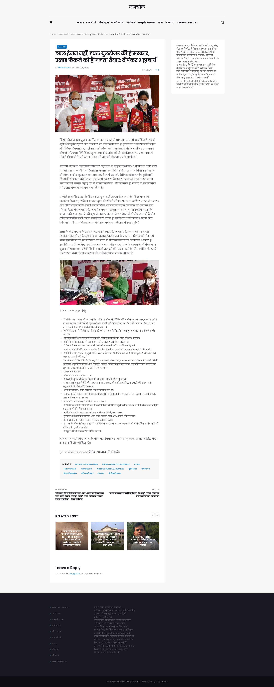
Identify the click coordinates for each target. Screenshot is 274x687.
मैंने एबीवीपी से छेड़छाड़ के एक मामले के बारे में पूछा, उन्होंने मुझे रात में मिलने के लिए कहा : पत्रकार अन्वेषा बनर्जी (143, 540)
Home (80, 22)
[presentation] (153, 515)
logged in (75, 573)
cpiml (137, 464)
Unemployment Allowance (110, 469)
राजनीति (91, 22)
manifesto (86, 469)
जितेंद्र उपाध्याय (64, 67)
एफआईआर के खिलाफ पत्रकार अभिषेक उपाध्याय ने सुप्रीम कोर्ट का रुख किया (107, 541)
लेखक (55, 649)
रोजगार (101, 473)
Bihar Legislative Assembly (116, 464)
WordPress (162, 681)
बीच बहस (103, 22)
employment (70, 469)
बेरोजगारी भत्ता (87, 473)
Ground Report (187, 22)
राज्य (160, 22)
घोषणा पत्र (145, 469)
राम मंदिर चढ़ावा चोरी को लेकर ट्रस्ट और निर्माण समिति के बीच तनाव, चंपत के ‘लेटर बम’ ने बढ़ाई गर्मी (197, 84)
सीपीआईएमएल (114, 473)
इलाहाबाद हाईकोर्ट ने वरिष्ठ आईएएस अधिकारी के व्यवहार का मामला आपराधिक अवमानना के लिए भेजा (72, 540)
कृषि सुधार (133, 469)
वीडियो (55, 655)
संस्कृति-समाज (146, 22)
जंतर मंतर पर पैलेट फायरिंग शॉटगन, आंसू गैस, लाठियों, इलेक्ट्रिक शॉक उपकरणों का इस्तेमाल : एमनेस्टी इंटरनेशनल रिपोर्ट (197, 48)
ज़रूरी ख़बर (117, 22)
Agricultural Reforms (86, 464)
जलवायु (169, 22)
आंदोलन (131, 22)
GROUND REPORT (61, 607)
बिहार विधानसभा (70, 473)
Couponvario (133, 681)
